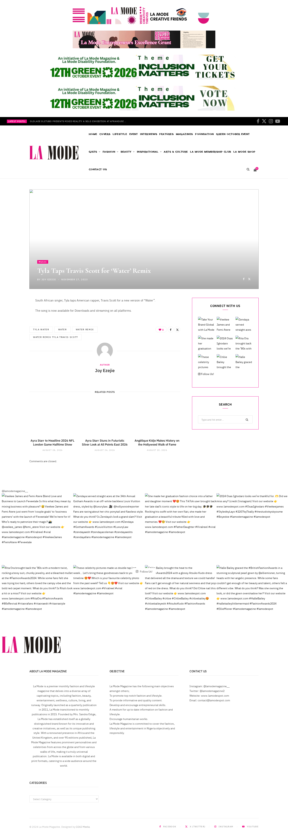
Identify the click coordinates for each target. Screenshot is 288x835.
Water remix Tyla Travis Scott (55, 337)
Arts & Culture (176, 152)
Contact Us (98, 169)
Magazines (184, 134)
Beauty (126, 152)
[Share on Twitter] (249, 279)
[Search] (248, 169)
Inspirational (147, 152)
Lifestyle (120, 134)
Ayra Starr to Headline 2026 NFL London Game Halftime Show (52, 442)
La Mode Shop (244, 152)
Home (93, 134)
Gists (93, 152)
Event (133, 134)
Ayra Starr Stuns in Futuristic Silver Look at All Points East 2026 (105, 442)
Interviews (148, 134)
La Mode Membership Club (210, 152)
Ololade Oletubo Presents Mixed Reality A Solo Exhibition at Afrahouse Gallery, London (80, 121)
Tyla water (41, 329)
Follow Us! (207, 374)
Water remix (85, 329)
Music (43, 261)
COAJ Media (83, 826)
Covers (104, 134)
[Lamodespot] (53, 153)
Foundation (204, 134)
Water (62, 329)
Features (166, 134)
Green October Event (233, 134)
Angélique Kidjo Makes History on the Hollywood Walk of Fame (157, 442)
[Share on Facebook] (243, 279)
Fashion (109, 152)
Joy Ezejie (49, 279)
